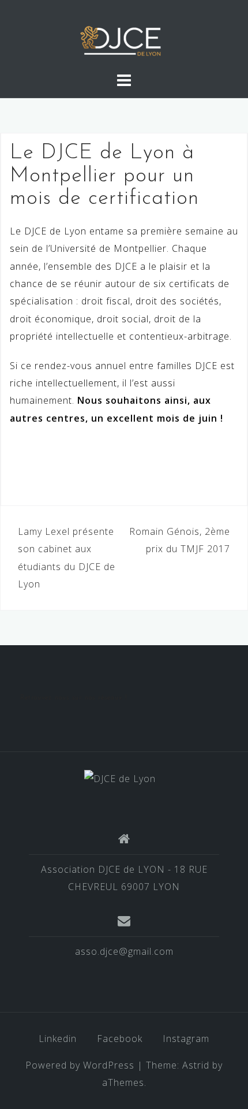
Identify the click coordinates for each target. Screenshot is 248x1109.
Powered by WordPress (79, 1065)
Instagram (186, 1038)
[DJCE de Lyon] (120, 778)
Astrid (195, 1065)
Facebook (119, 1038)
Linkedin (58, 1038)
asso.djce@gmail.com (124, 951)
